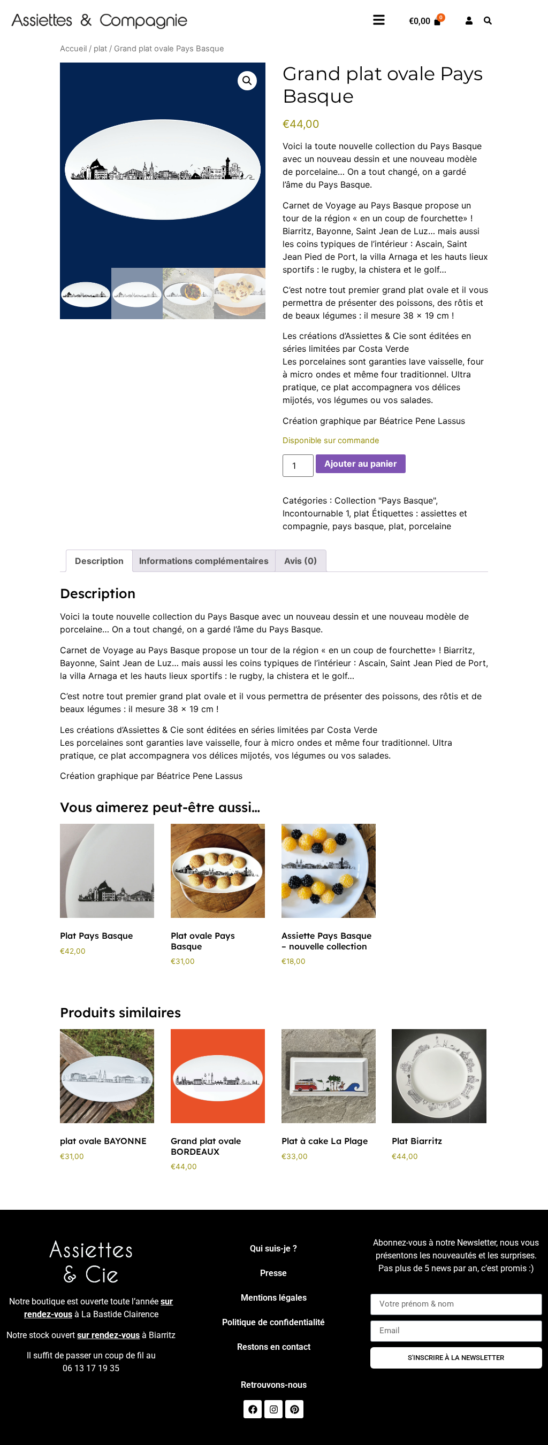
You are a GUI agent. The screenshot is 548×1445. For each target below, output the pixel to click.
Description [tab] (99, 560)
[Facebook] (252, 1409)
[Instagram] (273, 1409)
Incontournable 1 (316, 513)
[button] (247, 80)
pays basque (358, 526)
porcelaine (430, 526)
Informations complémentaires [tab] (204, 560)
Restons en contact (273, 1347)
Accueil (73, 48)
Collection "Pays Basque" (385, 500)
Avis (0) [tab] (300, 560)
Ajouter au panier (360, 463)
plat (100, 48)
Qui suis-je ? (273, 1248)
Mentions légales (274, 1298)
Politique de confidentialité (273, 1322)
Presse (273, 1273)
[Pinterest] (294, 1409)
